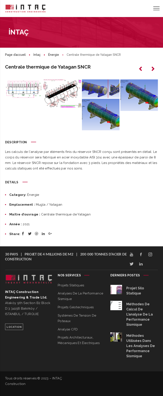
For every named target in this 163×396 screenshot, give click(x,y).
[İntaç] (25, 8)
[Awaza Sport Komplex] (153, 69)
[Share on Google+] (50, 233)
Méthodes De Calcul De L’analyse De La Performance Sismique (139, 314)
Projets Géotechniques (76, 307)
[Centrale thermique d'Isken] (141, 69)
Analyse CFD (68, 329)
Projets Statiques (71, 285)
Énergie (53, 54)
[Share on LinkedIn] (43, 233)
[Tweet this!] (29, 233)
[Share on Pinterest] (36, 233)
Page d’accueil (15, 54)
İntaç (37, 54)
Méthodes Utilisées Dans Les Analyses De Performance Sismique (140, 346)
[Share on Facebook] (23, 233)
